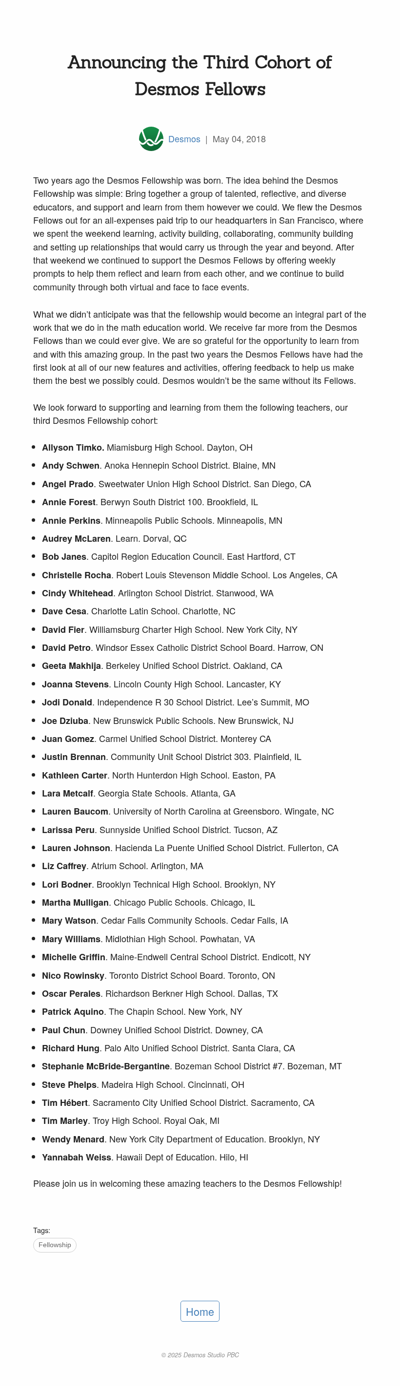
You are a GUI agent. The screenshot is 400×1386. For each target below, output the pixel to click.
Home (200, 1311)
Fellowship (55, 1245)
